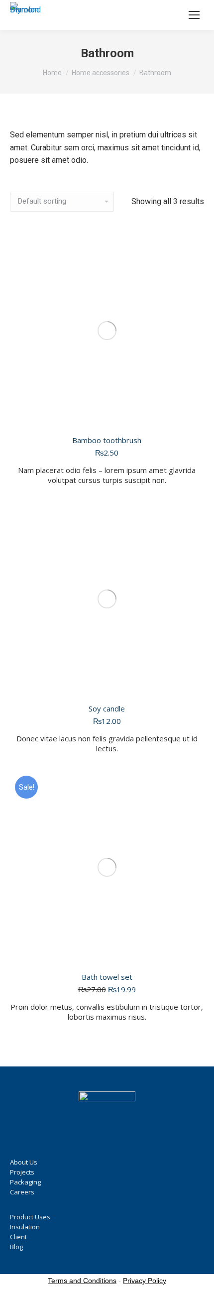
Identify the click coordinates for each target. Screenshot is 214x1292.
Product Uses (30, 1216)
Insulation (25, 1226)
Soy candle (107, 708)
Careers (22, 1191)
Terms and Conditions (82, 1281)
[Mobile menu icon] (194, 15)
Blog (16, 1246)
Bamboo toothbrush (106, 440)
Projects (22, 1172)
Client (18, 1236)
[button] (191, 683)
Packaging (25, 1181)
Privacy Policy (144, 1281)
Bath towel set (107, 977)
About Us (23, 1162)
